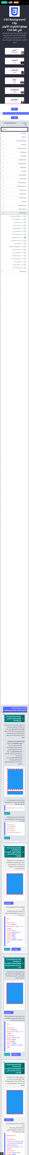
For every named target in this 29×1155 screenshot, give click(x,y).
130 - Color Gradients (18, 253)
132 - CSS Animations (18, 259)
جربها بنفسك (9, 903)
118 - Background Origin (17, 216)
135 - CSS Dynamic (18, 268)
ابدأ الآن (4, 2)
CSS (26, 125)
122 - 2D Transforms (18, 228)
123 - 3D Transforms (18, 231)
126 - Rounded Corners (17, 240)
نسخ (7, 813)
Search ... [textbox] (5, 129)
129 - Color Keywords (18, 249)
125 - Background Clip (18, 237)
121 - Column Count (18, 225)
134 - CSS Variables (18, 265)
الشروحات (24, 123)
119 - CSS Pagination (18, 219)
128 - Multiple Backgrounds (16, 246)
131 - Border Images (18, 256)
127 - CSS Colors (19, 243)
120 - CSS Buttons (19, 222)
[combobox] (14, 129)
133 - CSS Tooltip (19, 262)
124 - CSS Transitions (18, 234)
